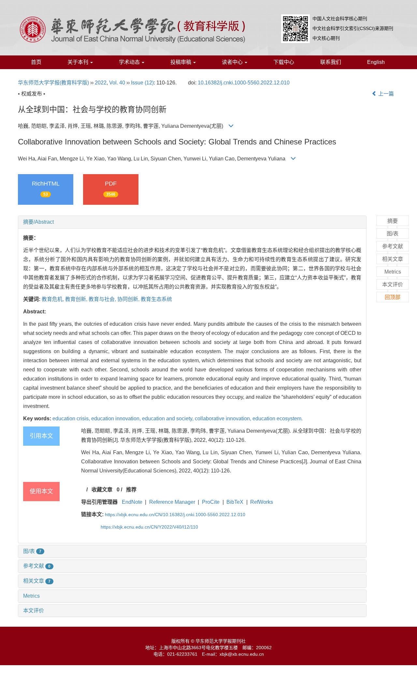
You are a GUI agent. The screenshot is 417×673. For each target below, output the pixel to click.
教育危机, (53, 299)
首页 (36, 62)
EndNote (132, 502)
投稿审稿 (181, 62)
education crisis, (71, 418)
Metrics (31, 596)
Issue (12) (142, 82)
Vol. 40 (117, 82)
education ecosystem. (277, 418)
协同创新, (129, 299)
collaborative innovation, (223, 418)
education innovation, (116, 418)
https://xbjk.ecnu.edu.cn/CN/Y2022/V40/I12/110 (149, 527)
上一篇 (385, 94)
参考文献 (36, 566)
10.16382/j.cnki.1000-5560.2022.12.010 (244, 82)
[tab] (192, 222)
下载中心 (283, 62)
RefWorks (261, 502)
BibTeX (234, 502)
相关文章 (36, 581)
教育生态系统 (156, 299)
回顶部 (392, 297)
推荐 (131, 489)
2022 (101, 82)
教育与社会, (103, 299)
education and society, (168, 418)
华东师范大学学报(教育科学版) (53, 82)
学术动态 (130, 62)
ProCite (211, 502)
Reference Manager (172, 502)
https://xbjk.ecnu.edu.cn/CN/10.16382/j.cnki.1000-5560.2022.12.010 (175, 514)
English (376, 62)
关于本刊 (78, 62)
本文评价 (33, 610)
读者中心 (233, 62)
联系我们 (330, 62)
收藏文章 (102, 489)
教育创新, (77, 299)
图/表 (32, 551)
